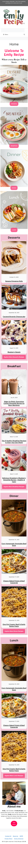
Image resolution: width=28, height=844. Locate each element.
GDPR (21, 836)
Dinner (14, 188)
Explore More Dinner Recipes (14, 631)
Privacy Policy (8, 838)
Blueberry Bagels (14, 352)
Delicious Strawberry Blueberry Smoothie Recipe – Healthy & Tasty (14, 480)
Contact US (8, 836)
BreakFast (14, 146)
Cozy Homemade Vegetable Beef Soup (14, 544)
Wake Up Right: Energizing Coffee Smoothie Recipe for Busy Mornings (14, 403)
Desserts (14, 104)
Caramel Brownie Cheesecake (14, 317)
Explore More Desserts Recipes (14, 357)
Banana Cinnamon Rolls (14, 281)
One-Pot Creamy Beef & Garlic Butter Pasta (14, 625)
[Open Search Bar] (24, 34)
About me (15, 836)
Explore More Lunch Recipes (14, 775)
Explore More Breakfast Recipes (14, 486)
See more (14, 823)
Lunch (14, 230)
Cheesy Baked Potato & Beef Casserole (14, 582)
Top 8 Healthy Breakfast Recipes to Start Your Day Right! (14, 442)
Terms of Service (18, 838)
